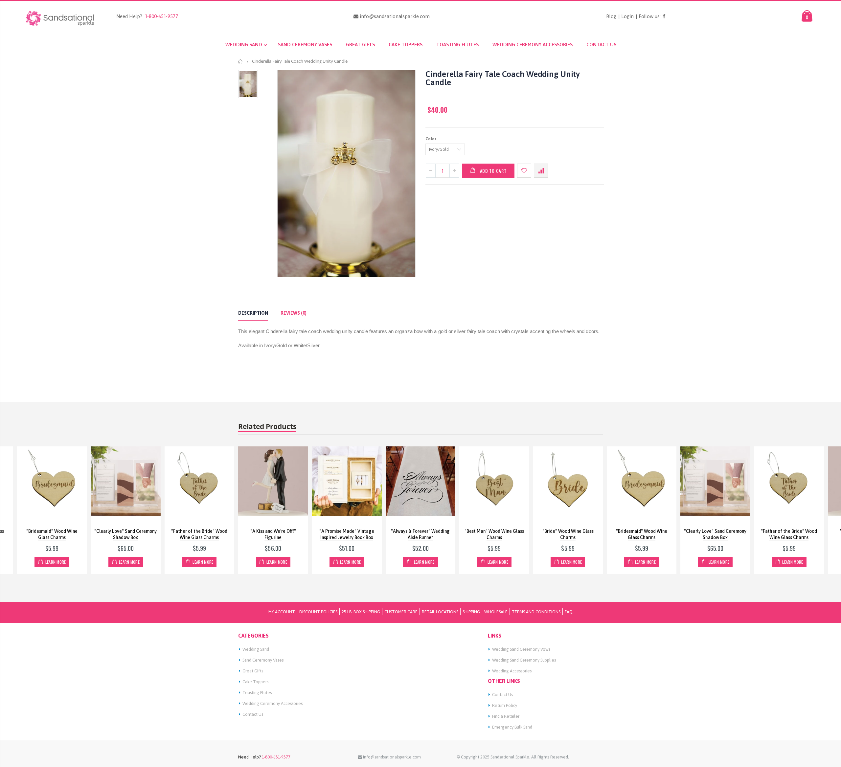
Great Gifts (252, 670)
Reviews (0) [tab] (294, 313)
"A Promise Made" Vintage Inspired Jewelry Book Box (346, 534)
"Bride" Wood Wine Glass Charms (568, 534)
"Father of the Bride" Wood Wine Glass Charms (199, 534)
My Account (281, 611)
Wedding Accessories (512, 670)
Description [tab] (253, 313)
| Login (626, 16)
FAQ (569, 611)
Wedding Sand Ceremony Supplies (524, 660)
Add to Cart (493, 170)
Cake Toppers (255, 681)
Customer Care (401, 611)
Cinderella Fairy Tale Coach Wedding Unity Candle (502, 78)
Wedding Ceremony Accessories (272, 703)
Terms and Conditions (536, 611)
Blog (611, 16)
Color (430, 138)
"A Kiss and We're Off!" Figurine (273, 534)
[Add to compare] (541, 171)
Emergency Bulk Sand (512, 727)
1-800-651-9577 (160, 16)
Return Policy (504, 705)
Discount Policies (318, 611)
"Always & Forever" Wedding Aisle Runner (420, 534)
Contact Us (252, 714)
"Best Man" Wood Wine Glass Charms (494, 534)
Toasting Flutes (257, 692)
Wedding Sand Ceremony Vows (521, 649)
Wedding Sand (255, 649)
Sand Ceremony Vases (263, 660)
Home (240, 61)
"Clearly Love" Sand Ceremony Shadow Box (125, 534)
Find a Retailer (505, 716)
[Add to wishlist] (524, 171)
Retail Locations (440, 611)
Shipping (471, 611)
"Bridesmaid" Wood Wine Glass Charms (52, 534)
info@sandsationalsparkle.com (394, 16)
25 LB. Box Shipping (361, 611)
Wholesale (496, 611)
